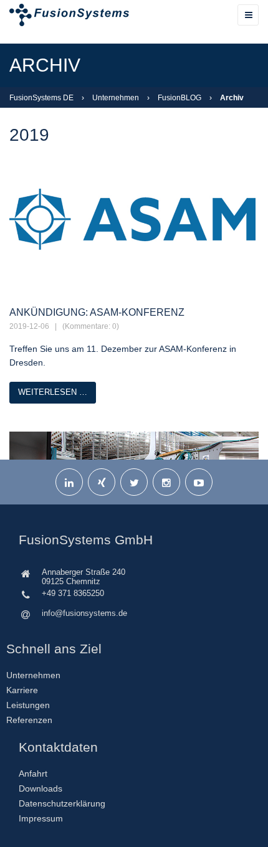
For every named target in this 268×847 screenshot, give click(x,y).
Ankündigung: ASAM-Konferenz (96, 312)
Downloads (40, 788)
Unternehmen (115, 97)
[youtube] (199, 482)
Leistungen (28, 705)
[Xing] (101, 482)
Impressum (41, 818)
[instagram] (166, 482)
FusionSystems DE (41, 97)
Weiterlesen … (52, 392)
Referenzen (29, 720)
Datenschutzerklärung (62, 803)
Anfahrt (33, 773)
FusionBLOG (179, 97)
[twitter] (134, 482)
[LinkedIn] (69, 482)
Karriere (22, 690)
